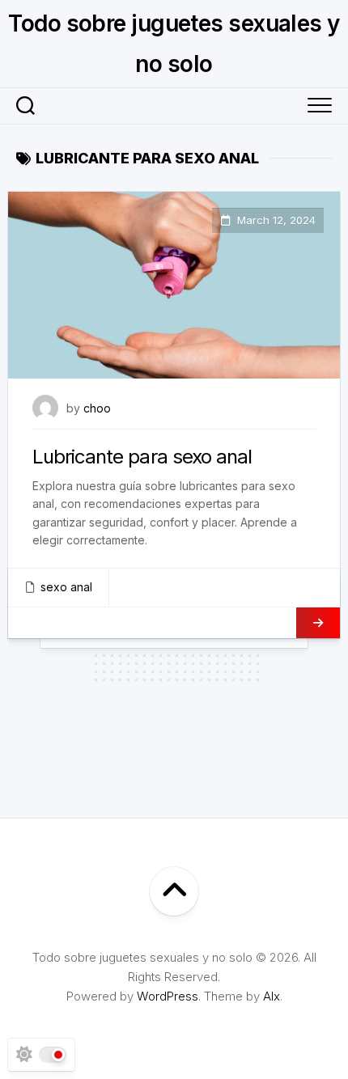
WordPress (167, 996)
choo (97, 408)
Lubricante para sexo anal (142, 456)
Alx (271, 996)
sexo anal (66, 587)
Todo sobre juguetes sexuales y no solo (173, 44)
